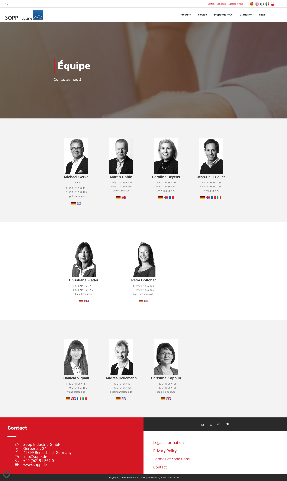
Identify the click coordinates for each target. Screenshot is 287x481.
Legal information (168, 442)
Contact (211, 4)
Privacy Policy (165, 450)
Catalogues (221, 4)
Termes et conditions (171, 458)
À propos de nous (236, 4)
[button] (6, 3)
